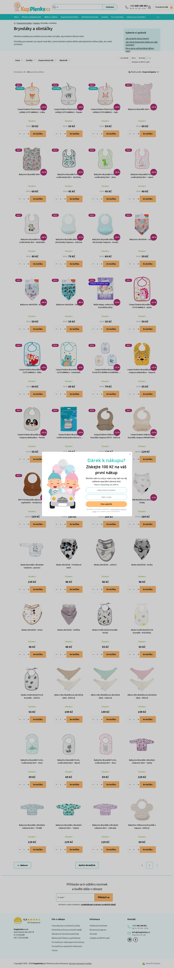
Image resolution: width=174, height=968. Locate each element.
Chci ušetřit (106, 504)
